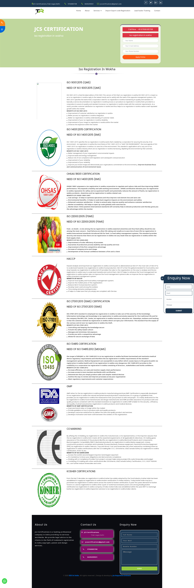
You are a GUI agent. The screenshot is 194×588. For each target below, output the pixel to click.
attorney (111, 511)
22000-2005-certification (104, 514)
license (151, 511)
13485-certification (141, 514)
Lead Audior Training (142, 10)
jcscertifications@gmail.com (111, 4)
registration (126, 511)
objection (92, 511)
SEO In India (74, 575)
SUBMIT (179, 311)
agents (118, 511)
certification (46, 514)
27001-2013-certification (124, 514)
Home (78, 10)
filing (105, 511)
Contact (157, 10)
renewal (134, 511)
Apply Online (140, 57)
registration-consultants (58, 511)
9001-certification (68, 514)
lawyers (99, 511)
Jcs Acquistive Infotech (122, 575)
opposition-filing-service (78, 511)
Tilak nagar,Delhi (97, 535)
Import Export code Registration (117, 10)
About (87, 10)
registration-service (40, 511)
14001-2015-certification (85, 514)
